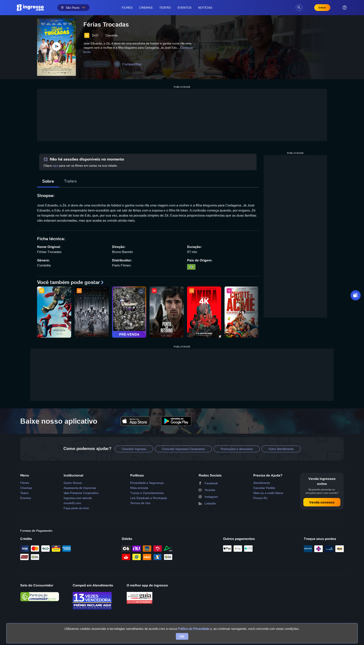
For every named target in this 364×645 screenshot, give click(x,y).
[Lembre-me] (141, 291)
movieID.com (72, 503)
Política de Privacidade (193, 629)
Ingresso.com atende (78, 498)
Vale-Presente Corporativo (81, 493)
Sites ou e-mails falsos (268, 493)
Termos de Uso (140, 503)
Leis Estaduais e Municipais (148, 498)
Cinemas (146, 7)
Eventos (184, 7)
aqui (55, 165)
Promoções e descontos (237, 449)
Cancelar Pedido (264, 488)
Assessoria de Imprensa (80, 488)
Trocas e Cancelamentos (147, 493)
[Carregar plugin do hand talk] (356, 295)
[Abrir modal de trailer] (56, 47)
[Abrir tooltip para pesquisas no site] (299, 7)
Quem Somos (73, 482)
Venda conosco (322, 502)
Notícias (205, 7)
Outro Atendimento (281, 449)
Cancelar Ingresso (134, 449)
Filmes (127, 7)
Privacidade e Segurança (147, 482)
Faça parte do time (76, 508)
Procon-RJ (260, 498)
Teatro (165, 7)
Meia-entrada (139, 488)
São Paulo (72, 7)
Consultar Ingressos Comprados (183, 449)
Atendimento (261, 482)
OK (182, 636)
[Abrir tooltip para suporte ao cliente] (344, 8)
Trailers (70, 181)
